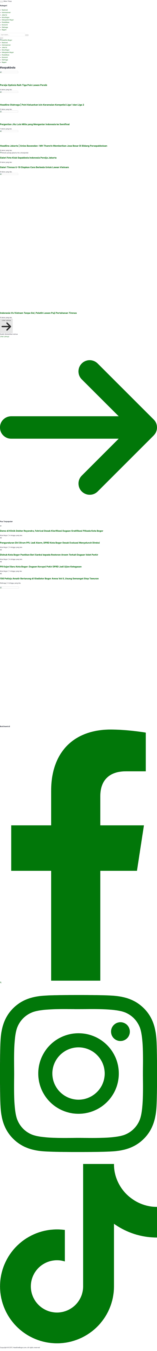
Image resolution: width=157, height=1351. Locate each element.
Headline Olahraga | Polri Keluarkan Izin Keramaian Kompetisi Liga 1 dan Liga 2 (42, 104)
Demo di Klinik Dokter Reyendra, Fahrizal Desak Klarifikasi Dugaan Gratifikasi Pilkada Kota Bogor (51, 531)
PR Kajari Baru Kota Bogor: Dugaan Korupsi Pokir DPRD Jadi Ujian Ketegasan (41, 566)
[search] (26, 35)
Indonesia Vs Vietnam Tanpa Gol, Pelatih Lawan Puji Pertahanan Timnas (38, 313)
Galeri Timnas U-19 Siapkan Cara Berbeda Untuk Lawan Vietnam (34, 167)
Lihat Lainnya (6, 320)
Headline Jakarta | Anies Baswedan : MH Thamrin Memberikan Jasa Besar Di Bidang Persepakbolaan (53, 146)
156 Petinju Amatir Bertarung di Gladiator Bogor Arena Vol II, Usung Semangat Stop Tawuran (49, 578)
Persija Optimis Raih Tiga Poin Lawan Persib (23, 85)
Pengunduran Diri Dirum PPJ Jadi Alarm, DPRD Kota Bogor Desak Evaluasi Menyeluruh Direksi (50, 542)
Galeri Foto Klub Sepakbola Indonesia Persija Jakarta (28, 157)
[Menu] (1, 1)
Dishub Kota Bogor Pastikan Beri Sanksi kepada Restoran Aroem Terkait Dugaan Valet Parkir (49, 554)
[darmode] (1, 38)
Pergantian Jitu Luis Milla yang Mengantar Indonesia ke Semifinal (35, 124)
